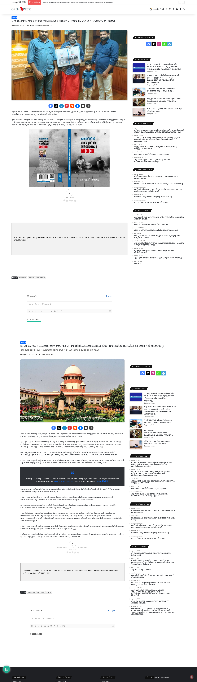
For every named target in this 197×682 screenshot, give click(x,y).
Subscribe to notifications (161, 677)
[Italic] (32, 311)
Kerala (14, 18)
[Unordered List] (45, 311)
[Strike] (38, 311)
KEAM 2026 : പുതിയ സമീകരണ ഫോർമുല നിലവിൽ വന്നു (164, 110)
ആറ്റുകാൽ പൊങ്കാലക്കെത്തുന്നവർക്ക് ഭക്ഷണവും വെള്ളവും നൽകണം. (63, 2)
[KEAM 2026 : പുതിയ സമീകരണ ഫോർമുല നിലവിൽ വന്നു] (139, 112)
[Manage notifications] (191, 677)
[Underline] (35, 311)
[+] (61, 311)
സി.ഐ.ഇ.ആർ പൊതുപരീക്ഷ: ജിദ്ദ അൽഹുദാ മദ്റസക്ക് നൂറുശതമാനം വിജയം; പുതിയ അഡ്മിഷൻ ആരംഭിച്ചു (164, 66)
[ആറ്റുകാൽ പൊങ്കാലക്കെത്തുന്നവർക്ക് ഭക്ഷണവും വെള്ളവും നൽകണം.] (139, 102)
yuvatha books (40, 278)
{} (57, 311)
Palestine (31, 278)
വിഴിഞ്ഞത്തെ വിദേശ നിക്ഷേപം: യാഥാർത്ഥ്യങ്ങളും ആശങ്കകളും (161, 89)
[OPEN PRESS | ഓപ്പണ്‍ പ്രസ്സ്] (21, 9)
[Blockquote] (48, 311)
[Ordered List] (42, 311)
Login (109, 296)
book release (22, 278)
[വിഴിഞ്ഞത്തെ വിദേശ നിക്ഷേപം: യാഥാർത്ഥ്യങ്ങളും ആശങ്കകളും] (139, 92)
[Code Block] (51, 311)
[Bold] (29, 311)
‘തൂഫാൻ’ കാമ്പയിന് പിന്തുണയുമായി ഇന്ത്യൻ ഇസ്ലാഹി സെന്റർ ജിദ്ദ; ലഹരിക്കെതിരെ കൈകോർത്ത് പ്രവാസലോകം (163, 79)
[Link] (54, 311)
